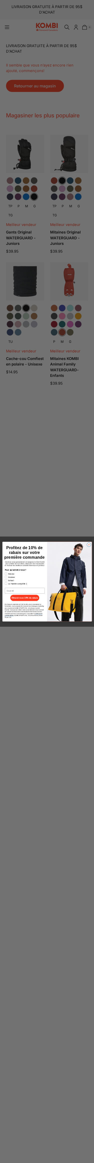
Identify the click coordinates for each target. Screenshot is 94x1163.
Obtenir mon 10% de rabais (24, 597)
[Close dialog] (89, 545)
